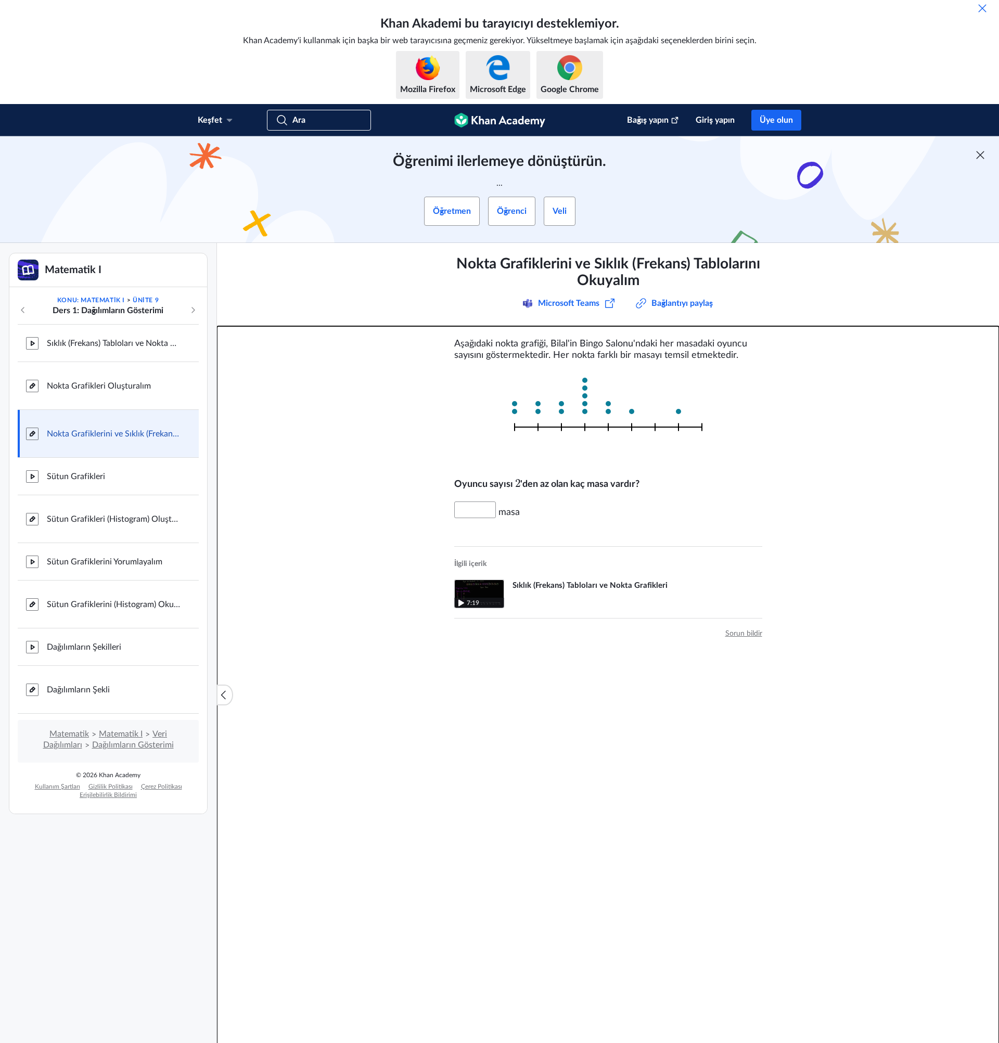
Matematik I (121, 734)
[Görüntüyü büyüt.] (608, 419)
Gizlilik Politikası (110, 786)
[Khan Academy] (499, 120)
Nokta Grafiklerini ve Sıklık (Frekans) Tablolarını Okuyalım (114, 434)
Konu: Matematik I (91, 300)
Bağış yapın (648, 120)
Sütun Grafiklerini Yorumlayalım (104, 562)
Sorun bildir (743, 633)
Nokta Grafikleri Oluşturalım (99, 386)
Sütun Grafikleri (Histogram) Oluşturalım (114, 519)
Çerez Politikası (161, 786)
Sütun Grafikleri (76, 476)
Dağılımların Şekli (78, 690)
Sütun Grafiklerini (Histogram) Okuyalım (114, 604)
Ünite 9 (146, 300)
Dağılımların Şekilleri (84, 647)
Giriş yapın (715, 120)
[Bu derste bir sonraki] (193, 310)
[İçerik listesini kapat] (224, 695)
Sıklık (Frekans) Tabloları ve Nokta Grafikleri (114, 343)
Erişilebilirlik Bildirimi (108, 795)
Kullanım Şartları (57, 786)
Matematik (69, 734)
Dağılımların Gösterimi (133, 745)
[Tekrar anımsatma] (982, 8)
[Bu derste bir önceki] (23, 310)
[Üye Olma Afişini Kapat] (980, 155)
